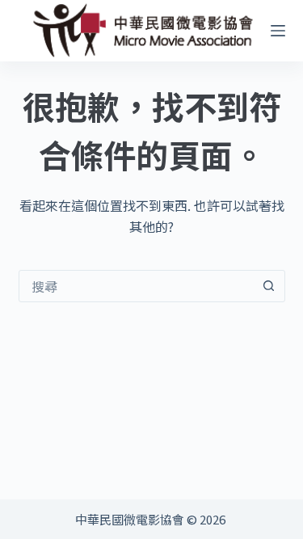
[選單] (278, 30)
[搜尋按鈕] (269, 286)
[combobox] (136, 286)
